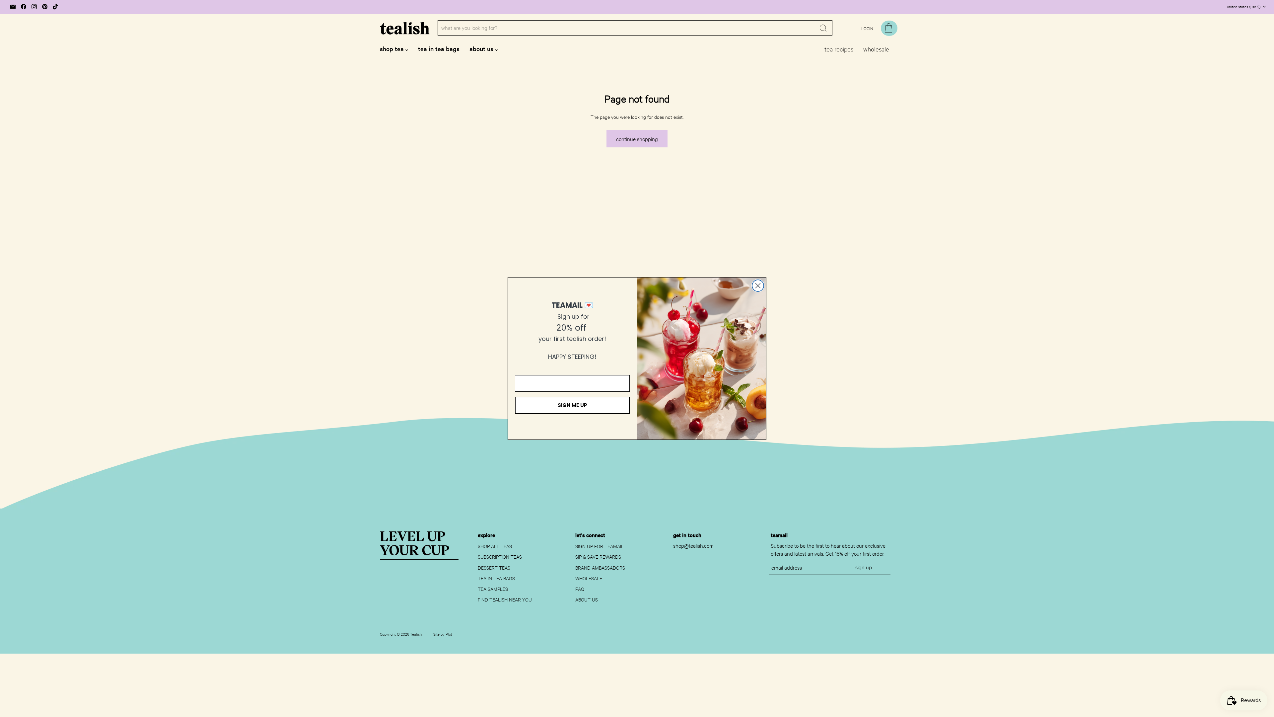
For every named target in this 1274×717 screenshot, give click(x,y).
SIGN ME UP (572, 405)
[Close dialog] (758, 285)
